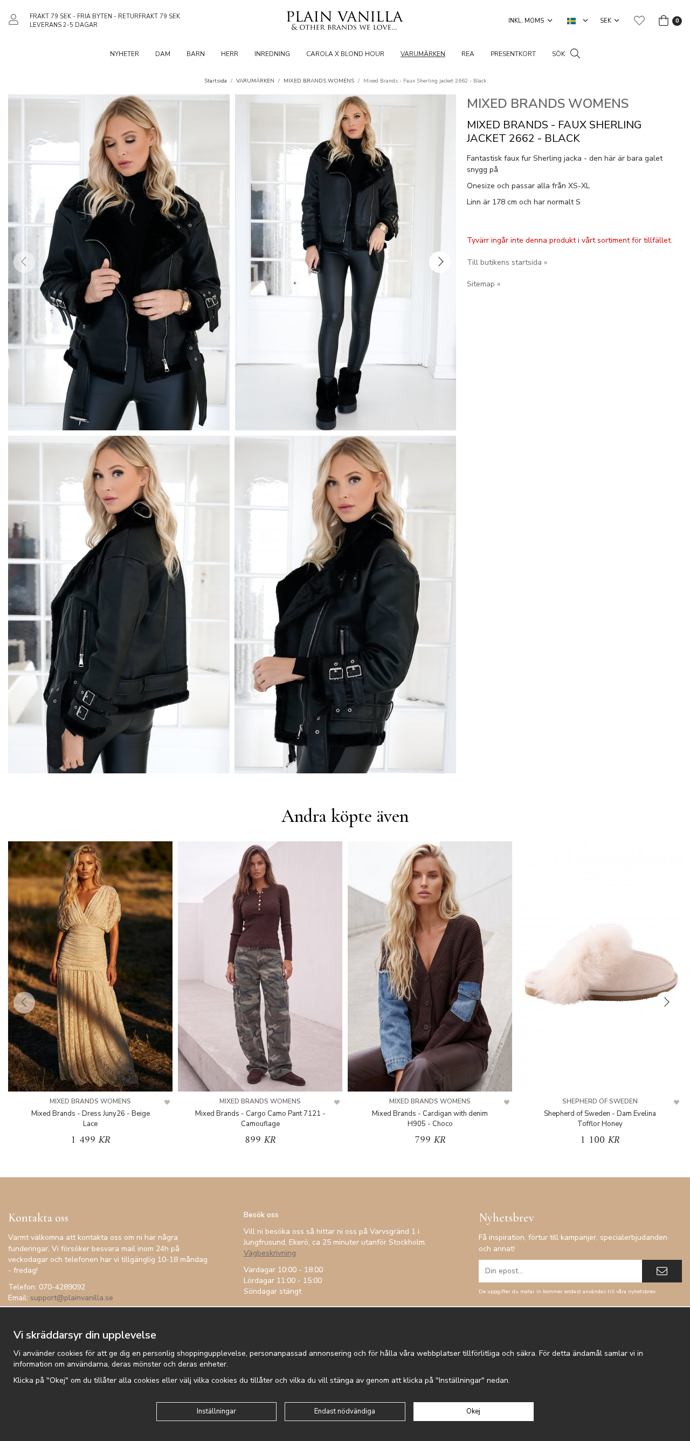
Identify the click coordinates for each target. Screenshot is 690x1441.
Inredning (272, 54)
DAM (162, 54)
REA (467, 54)
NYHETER (124, 54)
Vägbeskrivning (270, 1253)
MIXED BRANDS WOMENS (548, 103)
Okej (473, 1411)
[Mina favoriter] (639, 20)
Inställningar (216, 1411)
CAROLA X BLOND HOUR (345, 54)
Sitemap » (483, 284)
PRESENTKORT (513, 54)
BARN (196, 54)
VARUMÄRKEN (423, 54)
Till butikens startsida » (507, 262)
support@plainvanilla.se (71, 1298)
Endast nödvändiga (344, 1411)
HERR (229, 54)
